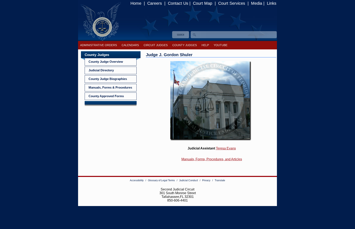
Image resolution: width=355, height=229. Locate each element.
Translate (220, 180)
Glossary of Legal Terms (161, 180)
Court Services (231, 3)
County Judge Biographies (108, 79)
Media (256, 3)
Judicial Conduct (188, 180)
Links (271, 3)
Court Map (202, 3)
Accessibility (137, 180)
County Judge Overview (106, 61)
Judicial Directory (101, 70)
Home (136, 3)
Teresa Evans (226, 148)
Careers (154, 3)
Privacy (206, 180)
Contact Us (177, 3)
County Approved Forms (106, 96)
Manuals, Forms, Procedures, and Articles (211, 159)
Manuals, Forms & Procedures (110, 87)
